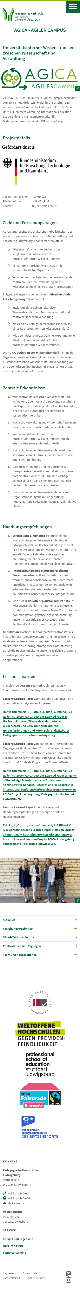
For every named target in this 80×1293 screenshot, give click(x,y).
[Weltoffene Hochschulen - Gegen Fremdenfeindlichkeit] (40, 1033)
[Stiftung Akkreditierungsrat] (40, 1002)
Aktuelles (9, 920)
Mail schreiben (17, 1203)
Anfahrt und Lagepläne (18, 1239)
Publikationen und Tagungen (22, 946)
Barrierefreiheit (11, 1278)
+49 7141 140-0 (17, 1193)
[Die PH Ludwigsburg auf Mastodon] (68, 1274)
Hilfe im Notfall (13, 1246)
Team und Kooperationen (20, 955)
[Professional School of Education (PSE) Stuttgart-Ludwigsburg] (40, 1064)
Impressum (9, 1273)
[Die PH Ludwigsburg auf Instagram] (68, 1280)
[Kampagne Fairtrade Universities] (40, 1095)
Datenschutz (30, 1273)
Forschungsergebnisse (18, 928)
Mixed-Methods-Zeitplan (19, 937)
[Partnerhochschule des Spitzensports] (40, 1126)
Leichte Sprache (36, 1278)
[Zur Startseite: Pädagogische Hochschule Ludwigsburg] (23, 14)
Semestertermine (14, 1252)
